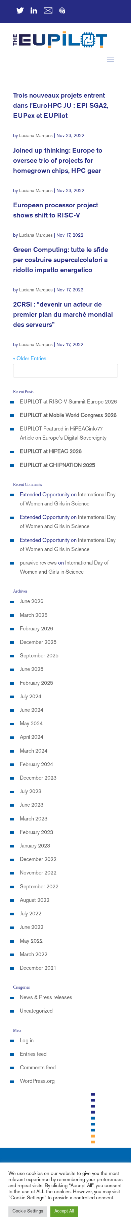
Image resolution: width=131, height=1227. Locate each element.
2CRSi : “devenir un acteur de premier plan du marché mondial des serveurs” (63, 315)
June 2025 (31, 669)
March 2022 (33, 955)
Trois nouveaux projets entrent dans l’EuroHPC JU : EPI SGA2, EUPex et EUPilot (60, 106)
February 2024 (36, 764)
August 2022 (34, 900)
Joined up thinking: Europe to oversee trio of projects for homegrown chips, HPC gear (57, 161)
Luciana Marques (36, 136)
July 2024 (30, 697)
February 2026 (36, 629)
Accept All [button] (64, 1211)
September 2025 (39, 656)
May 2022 (31, 941)
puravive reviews (38, 563)
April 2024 (31, 737)
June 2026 (31, 601)
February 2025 (36, 683)
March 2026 (33, 615)
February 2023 (36, 832)
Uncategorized (36, 1011)
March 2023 (33, 819)
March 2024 (33, 751)
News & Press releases (46, 997)
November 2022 (38, 873)
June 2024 (31, 710)
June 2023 (31, 805)
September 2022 (39, 887)
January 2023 (35, 846)
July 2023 (30, 791)
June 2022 (31, 927)
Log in (27, 1041)
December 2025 (38, 642)
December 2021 (38, 968)
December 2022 (38, 859)
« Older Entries (29, 359)
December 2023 (38, 778)
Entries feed (33, 1054)
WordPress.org (37, 1081)
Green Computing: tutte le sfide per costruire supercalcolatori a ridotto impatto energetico (60, 260)
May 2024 (31, 724)
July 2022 (30, 914)
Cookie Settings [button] (27, 1211)
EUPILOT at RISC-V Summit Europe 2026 (68, 402)
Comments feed (38, 1068)
